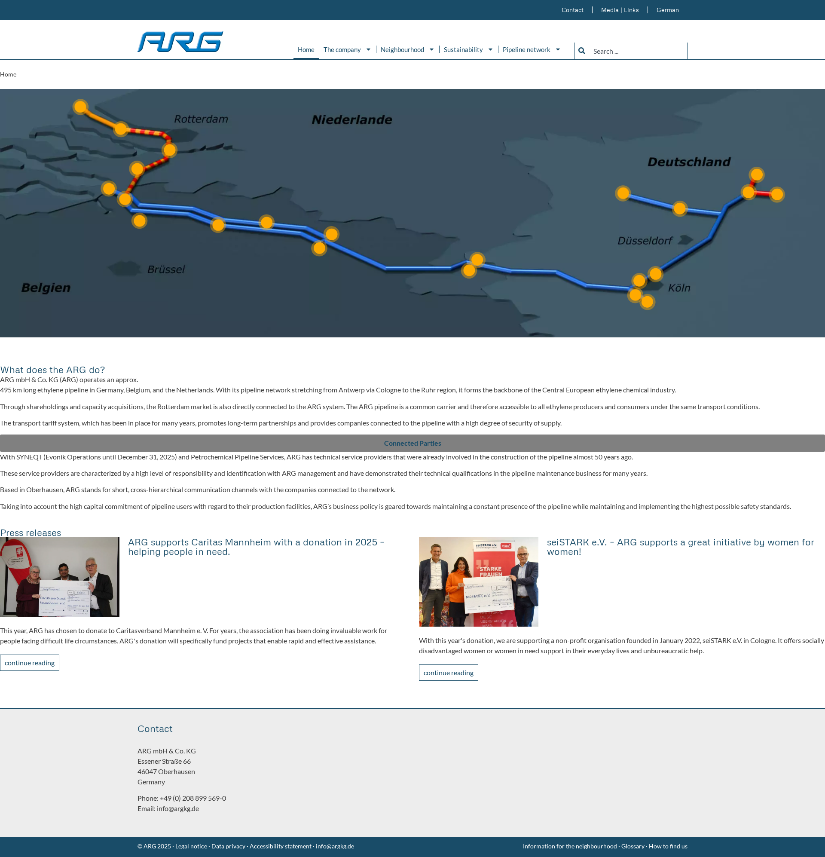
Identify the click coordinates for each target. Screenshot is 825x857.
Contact (573, 9)
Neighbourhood (402, 49)
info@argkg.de (178, 808)
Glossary (633, 846)
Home (306, 49)
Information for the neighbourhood (570, 846)
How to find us (668, 846)
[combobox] (631, 51)
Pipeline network (526, 49)
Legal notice (190, 846)
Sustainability (463, 49)
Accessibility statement (281, 846)
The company (342, 49)
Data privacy (228, 846)
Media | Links (620, 9)
